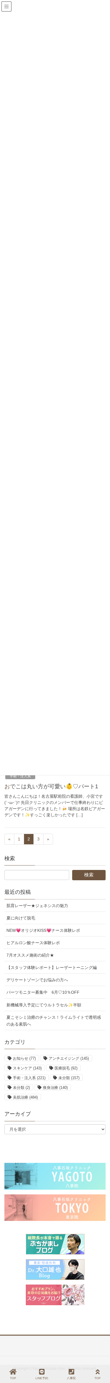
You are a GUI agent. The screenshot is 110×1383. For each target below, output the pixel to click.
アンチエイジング (69, 1058)
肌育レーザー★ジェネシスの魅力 (37, 905)
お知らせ (24, 1058)
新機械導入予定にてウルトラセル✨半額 (43, 1005)
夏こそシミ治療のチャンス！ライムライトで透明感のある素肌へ (53, 1020)
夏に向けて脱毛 (20, 918)
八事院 (71, 1378)
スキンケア (27, 1068)
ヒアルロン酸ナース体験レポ (33, 942)
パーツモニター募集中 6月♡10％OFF (42, 992)
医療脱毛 (66, 1068)
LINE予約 (41, 1378)
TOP (13, 1378)
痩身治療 (55, 1087)
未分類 (68, 1078)
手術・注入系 (20, 776)
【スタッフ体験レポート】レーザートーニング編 (51, 967)
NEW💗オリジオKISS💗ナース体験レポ (43, 930)
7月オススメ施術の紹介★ (30, 955)
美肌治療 (25, 1097)
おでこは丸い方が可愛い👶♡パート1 (51, 786)
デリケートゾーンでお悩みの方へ (37, 980)
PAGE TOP (100, 1356)
